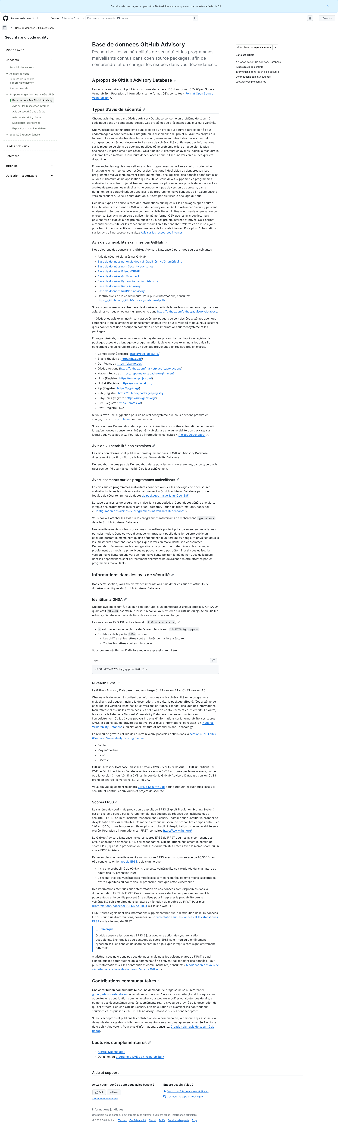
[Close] (328, 6)
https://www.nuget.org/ (136, 383)
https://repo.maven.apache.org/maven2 (148, 373)
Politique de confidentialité (105, 1098)
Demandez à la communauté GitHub (187, 1091)
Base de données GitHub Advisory (34, 27)
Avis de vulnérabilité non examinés (121, 446)
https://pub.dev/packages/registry (141, 393)
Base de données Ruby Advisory (119, 286)
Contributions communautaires (124, 980)
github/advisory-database (109, 994)
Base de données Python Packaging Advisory (128, 281)
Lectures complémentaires (119, 1042)
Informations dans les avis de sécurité (131, 574)
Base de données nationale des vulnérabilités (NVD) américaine (140, 261)
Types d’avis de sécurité (116, 109)
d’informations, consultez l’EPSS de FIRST (119, 906)
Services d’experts (178, 1120)
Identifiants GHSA (107, 599)
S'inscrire (327, 18)
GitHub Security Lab (151, 786)
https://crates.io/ (130, 403)
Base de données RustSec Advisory (121, 291)
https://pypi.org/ (128, 388)
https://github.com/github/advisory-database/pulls (131, 300)
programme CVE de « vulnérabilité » (140, 1056)
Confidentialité (137, 1120)
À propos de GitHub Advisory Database (132, 80)
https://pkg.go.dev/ (129, 363)
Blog (194, 1120)
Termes (122, 1120)
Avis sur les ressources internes (162, 232)
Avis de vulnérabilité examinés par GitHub (127, 242)
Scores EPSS (103, 802)
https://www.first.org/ (177, 830)
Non (115, 1092)
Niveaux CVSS (104, 683)
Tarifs (162, 1120)
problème (123, 419)
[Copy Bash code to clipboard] (213, 660)
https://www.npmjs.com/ (135, 378)
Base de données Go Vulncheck (119, 276)
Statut (152, 1120)
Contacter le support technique (185, 1096)
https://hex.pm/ (131, 358)
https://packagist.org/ (144, 353)
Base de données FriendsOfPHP (119, 271)
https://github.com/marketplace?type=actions (150, 368)
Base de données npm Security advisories (125, 266)
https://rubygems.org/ (141, 398)
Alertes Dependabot (192, 434)
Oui (101, 1092)
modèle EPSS (128, 861)
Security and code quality (27, 37)
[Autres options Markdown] (275, 47)
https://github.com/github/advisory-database (187, 311)
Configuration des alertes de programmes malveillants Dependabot (139, 511)
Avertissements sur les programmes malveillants (133, 480)
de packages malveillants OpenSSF (165, 495)
